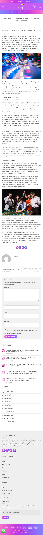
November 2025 (6, 422)
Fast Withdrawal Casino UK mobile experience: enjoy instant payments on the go (22, 350)
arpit (28, 25)
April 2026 (5, 405)
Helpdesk (4, 471)
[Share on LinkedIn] (25, 247)
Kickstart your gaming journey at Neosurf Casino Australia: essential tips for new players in (21, 372)
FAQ (3, 487)
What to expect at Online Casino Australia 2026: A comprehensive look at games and (21, 379)
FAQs (26, 1)
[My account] (40, 6)
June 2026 (5, 398)
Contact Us (20, 1)
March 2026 (5, 408)
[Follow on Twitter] (10, 450)
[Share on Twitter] (23, 247)
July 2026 (5, 395)
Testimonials (6, 464)
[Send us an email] (14, 450)
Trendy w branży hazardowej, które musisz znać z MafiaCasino (32, 270)
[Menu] (3, 6)
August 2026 (6, 392)
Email (6, 313)
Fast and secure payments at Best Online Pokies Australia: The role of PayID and (21, 358)
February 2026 (6, 412)
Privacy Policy (6, 497)
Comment (7, 287)
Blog (30, 1)
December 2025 (6, 418)
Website (6, 321)
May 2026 (5, 402)
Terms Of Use (6, 494)
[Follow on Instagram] (7, 450)
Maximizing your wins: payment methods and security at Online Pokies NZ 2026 (23, 365)
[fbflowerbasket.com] (21, 6)
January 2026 (6, 415)
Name (6, 304)
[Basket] (34, 6)
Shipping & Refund (7, 490)
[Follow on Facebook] (3, 450)
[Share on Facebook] (20, 247)
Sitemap (4, 474)
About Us (13, 1)
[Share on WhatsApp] (17, 247)
